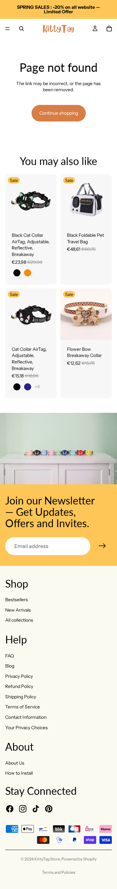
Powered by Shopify (79, 859)
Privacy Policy (19, 676)
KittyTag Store (47, 859)
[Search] (21, 28)
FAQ (9, 656)
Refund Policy (19, 686)
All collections (19, 620)
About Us (14, 763)
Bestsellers (16, 600)
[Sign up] (102, 546)
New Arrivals (18, 610)
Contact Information (25, 717)
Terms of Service (22, 707)
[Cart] (109, 28)
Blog (9, 666)
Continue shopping (58, 113)
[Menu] (7, 28)
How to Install (19, 773)
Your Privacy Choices (26, 727)
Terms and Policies (58, 872)
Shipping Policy (20, 697)
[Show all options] (37, 387)
